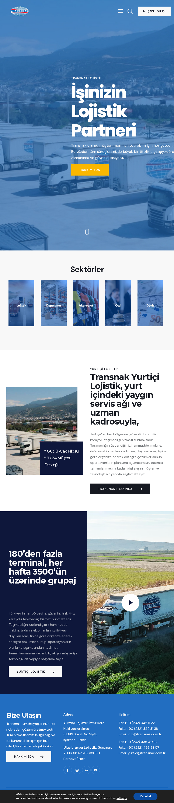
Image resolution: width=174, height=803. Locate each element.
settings (121, 798)
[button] (120, 11)
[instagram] (77, 770)
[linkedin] (86, 770)
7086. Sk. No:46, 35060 (81, 753)
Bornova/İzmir (74, 759)
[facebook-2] (67, 770)
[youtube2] (95, 770)
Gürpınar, (87, 747)
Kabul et (145, 796)
